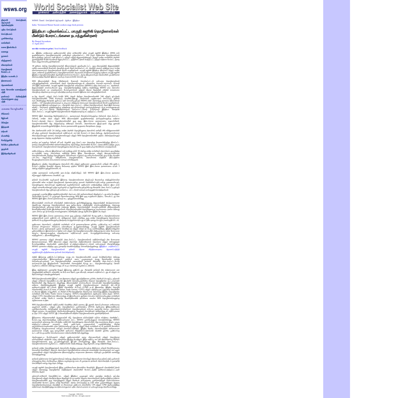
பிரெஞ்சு (5, 122)
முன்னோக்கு (7, 38)
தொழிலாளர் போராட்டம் (6, 70)
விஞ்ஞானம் (6, 60)
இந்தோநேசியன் (8, 153)
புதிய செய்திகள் (8, 29)
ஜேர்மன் (4, 118)
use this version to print (42, 48)
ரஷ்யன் (4, 131)
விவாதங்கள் (6, 65)
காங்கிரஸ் (5, 43)
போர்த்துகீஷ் (6, 140)
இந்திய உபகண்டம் (9, 76)
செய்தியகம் (6, 34)
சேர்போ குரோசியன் (10, 145)
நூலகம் (4, 56)
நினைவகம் (6, 81)
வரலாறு (4, 52)
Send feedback (60, 48)
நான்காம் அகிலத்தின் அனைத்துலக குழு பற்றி (14, 99)
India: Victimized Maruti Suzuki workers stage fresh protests (57, 25)
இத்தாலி (5, 127)
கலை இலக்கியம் (9, 47)
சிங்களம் (5, 114)
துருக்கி (4, 149)
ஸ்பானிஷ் (5, 136)
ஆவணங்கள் (7, 85)
